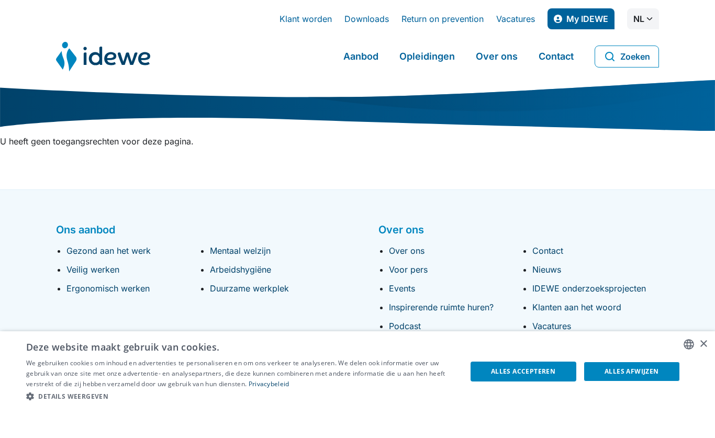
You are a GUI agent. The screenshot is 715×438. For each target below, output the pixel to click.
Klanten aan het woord (576, 307)
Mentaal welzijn (240, 250)
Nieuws (546, 269)
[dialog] (357, 384)
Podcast (405, 326)
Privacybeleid (269, 383)
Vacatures (515, 19)
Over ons (497, 56)
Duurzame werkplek (249, 288)
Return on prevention (442, 19)
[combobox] (689, 344)
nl (638, 19)
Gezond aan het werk (108, 250)
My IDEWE (590, 21)
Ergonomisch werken (108, 288)
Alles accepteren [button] (523, 371)
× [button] (703, 344)
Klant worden (306, 19)
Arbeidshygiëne (240, 269)
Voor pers (408, 269)
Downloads (366, 19)
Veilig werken (92, 269)
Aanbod (360, 56)
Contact (556, 56)
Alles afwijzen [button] (632, 371)
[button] (239, 396)
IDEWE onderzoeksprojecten (589, 288)
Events (402, 288)
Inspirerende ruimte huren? (441, 307)
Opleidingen (427, 56)
